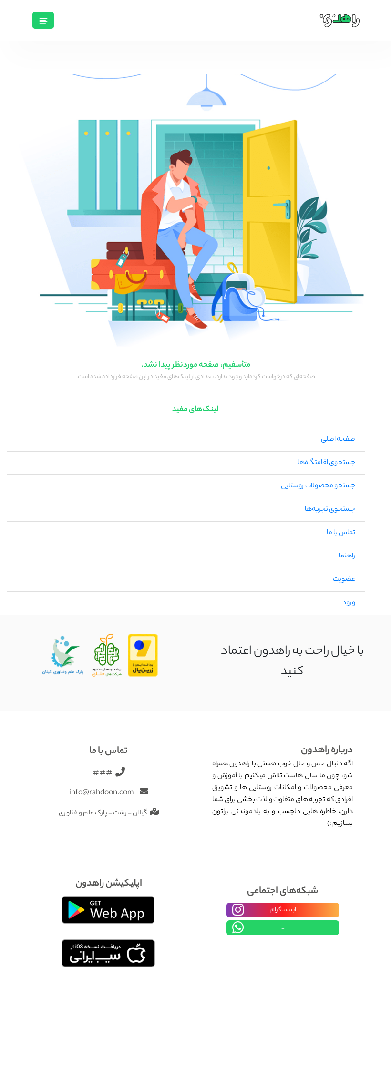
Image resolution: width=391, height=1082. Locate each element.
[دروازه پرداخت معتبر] (143, 655)
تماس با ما (341, 533)
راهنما (347, 556)
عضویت (344, 580)
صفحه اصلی (338, 439)
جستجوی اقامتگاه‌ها (326, 463)
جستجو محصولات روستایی (318, 486)
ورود (348, 603)
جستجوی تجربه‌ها (330, 509)
